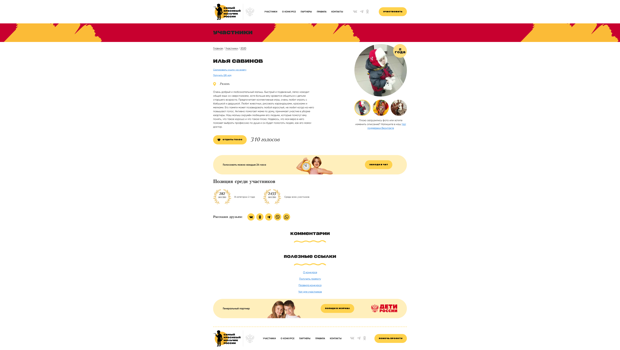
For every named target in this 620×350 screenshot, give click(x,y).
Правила (321, 11)
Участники (270, 11)
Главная (218, 48)
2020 (243, 48)
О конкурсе (289, 11)
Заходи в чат (378, 164)
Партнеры (306, 11)
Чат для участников (310, 291)
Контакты (337, 11)
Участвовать (393, 11)
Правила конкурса (310, 285)
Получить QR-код (222, 75)
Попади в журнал (337, 308)
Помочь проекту (391, 338)
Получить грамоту (310, 278)
